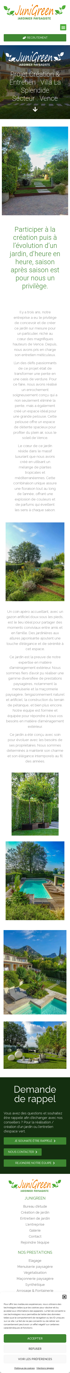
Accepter (35, 1338)
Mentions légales (45, 1368)
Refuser (35, 1348)
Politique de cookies (24, 1368)
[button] (64, 1297)
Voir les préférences (35, 1359)
